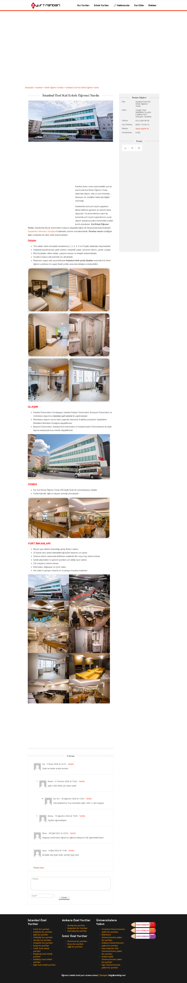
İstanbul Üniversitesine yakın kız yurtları (113, 930)
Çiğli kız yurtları (75, 946)
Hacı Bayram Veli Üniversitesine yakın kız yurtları (112, 951)
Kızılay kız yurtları (76, 925)
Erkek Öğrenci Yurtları (54, 87)
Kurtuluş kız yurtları (77, 930)
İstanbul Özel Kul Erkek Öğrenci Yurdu (82, 87)
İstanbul (38, 87)
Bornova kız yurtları (77, 941)
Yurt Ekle (139, 5)
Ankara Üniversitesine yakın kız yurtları (113, 944)
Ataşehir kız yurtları (43, 942)
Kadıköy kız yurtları (42, 931)
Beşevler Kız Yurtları (77, 928)
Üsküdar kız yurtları (43, 937)
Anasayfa (29, 87)
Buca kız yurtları (75, 944)
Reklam (152, 5)
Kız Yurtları (83, 5)
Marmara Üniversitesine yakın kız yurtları (112, 937)
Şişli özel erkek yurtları (44, 964)
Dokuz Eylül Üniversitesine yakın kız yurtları (112, 959)
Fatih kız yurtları (41, 929)
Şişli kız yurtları (40, 934)
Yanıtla (71, 764)
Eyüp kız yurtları (41, 945)
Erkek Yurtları (101, 5)
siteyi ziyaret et (142, 128)
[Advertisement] (93, 81)
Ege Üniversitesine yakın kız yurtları (111, 966)
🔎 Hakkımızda (121, 5)
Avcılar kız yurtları (42, 940)
